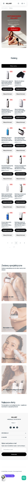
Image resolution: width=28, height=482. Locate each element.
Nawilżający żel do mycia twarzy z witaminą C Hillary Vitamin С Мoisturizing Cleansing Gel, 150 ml (20, 195)
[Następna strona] (18, 247)
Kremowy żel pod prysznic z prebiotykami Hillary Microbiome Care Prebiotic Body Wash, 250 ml (20, 167)
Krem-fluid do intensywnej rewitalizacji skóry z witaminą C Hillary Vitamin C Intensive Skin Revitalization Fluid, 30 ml (7, 167)
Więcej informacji (7, 94)
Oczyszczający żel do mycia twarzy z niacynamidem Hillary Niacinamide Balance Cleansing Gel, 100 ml (6, 224)
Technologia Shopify (17, 471)
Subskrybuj (14, 454)
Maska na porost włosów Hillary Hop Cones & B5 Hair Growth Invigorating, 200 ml (6, 195)
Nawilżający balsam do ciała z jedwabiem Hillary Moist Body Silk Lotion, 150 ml (20, 224)
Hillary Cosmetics (9, 471)
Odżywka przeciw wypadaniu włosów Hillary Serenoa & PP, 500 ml (7, 111)
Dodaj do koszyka (7, 89)
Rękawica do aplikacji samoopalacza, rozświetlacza (19, 82)
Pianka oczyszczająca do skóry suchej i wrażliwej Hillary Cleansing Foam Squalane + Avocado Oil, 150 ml (7, 82)
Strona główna (4, 8)
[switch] (3, 480)
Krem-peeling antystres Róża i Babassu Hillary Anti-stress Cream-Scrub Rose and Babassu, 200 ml (20, 139)
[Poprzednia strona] (3, 243)
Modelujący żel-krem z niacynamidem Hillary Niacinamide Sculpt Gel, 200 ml (6, 139)
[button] (3, 3)
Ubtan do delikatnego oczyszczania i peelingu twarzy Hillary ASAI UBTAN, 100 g (20, 111)
